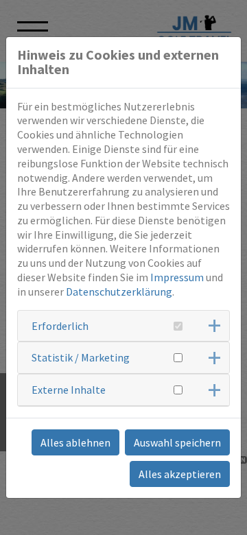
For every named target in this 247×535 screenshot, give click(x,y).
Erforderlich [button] (60, 326)
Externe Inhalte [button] (69, 389)
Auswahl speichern (177, 442)
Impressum (177, 277)
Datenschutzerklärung (119, 291)
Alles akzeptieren (180, 474)
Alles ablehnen (75, 442)
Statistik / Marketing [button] (81, 357)
